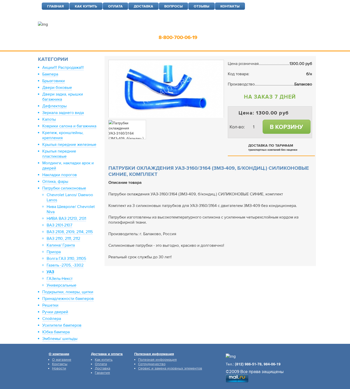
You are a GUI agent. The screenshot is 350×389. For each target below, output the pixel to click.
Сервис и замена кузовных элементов (170, 368)
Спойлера (51, 318)
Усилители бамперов (61, 325)
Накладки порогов (59, 174)
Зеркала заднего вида (63, 112)
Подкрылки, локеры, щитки (67, 292)
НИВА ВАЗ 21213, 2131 (66, 218)
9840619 (216, 29)
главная (55, 6)
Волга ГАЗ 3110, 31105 (66, 258)
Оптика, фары (55, 181)
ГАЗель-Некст (60, 278)
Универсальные (61, 285)
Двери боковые (57, 87)
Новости (59, 368)
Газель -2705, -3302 (65, 265)
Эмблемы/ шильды (59, 338)
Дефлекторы (54, 106)
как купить (86, 6)
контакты (230, 6)
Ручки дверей (55, 312)
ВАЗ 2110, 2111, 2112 (63, 238)
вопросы (173, 6)
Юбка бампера (56, 332)
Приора (54, 251)
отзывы (201, 6)
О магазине (61, 359)
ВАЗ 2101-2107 (59, 225)
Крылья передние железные (69, 144)
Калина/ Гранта (61, 245)
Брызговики (53, 80)
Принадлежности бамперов (68, 298)
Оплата (101, 364)
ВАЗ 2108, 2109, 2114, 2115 (70, 231)
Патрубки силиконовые (64, 188)
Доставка (102, 368)
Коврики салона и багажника (69, 126)
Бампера (50, 74)
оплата (115, 6)
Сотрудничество (152, 364)
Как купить (103, 359)
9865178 (189, 29)
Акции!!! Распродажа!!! (63, 67)
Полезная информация (157, 359)
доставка (143, 6)
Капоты (49, 119)
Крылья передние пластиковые (59, 154)
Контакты (59, 364)
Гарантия (102, 373)
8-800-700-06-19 (178, 37)
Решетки (50, 305)
